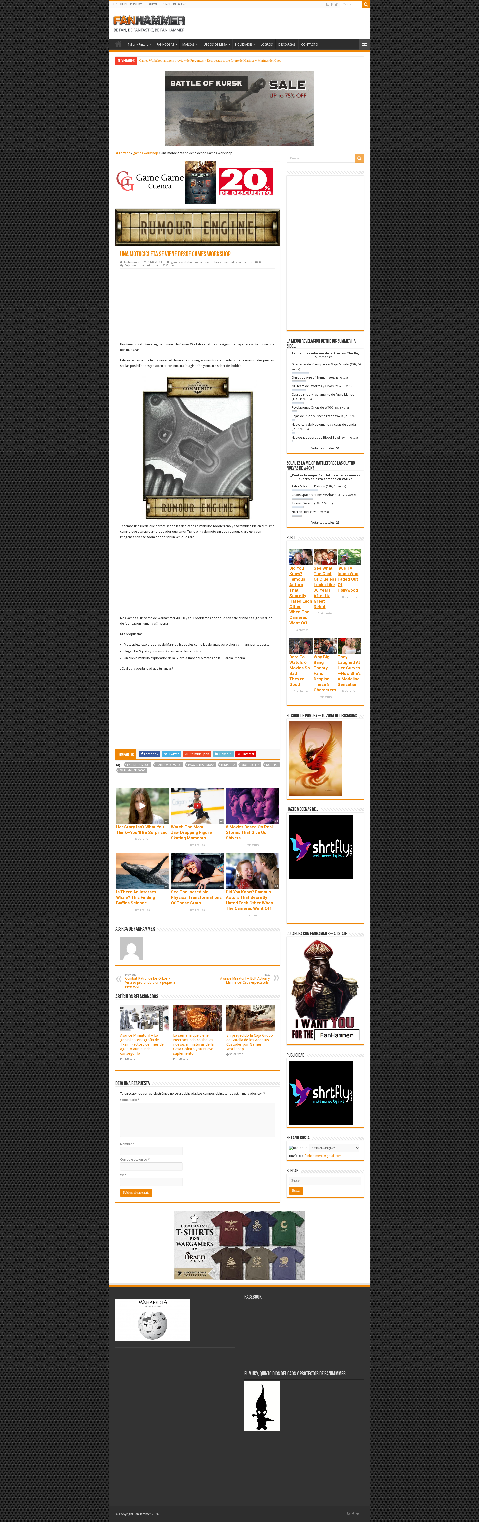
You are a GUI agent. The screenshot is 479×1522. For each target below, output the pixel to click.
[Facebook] (331, 5)
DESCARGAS (287, 44)
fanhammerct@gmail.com (323, 1156)
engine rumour (138, 765)
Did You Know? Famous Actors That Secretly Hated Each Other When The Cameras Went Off (300, 595)
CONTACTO (309, 44)
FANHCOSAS (165, 44)
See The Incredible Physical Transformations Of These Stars (196, 897)
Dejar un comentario (138, 265)
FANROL (152, 4)
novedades (230, 262)
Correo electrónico (135, 1159)
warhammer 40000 (250, 262)
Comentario (130, 1100)
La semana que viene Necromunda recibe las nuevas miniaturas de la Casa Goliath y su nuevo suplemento (193, 1044)
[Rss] (327, 5)
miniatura (228, 765)
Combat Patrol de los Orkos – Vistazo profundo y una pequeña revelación (150, 980)
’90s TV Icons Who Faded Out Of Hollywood (348, 579)
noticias (216, 262)
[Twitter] (336, 5)
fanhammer (131, 262)
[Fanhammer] (149, 23)
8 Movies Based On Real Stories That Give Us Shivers (249, 832)
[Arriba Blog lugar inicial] (239, 108)
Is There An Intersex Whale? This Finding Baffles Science (136, 897)
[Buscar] (366, 4)
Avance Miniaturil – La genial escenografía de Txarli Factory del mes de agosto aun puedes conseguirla (142, 1044)
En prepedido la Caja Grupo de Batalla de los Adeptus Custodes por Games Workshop (249, 1042)
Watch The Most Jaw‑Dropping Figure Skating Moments (191, 832)
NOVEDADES (244, 44)
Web (123, 1175)
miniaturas (202, 262)
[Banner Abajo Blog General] (239, 1245)
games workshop (145, 153)
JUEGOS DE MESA (215, 44)
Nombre (127, 1144)
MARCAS (188, 44)
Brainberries (142, 839)
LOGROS (267, 44)
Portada (124, 153)
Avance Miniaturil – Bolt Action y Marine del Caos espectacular (245, 978)
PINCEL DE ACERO (175, 4)
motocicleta (250, 765)
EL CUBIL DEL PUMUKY (127, 4)
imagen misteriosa (201, 765)
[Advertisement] (197, 306)
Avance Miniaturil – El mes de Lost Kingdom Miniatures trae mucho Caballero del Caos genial (203, 60)
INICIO (118, 44)
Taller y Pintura (138, 44)
